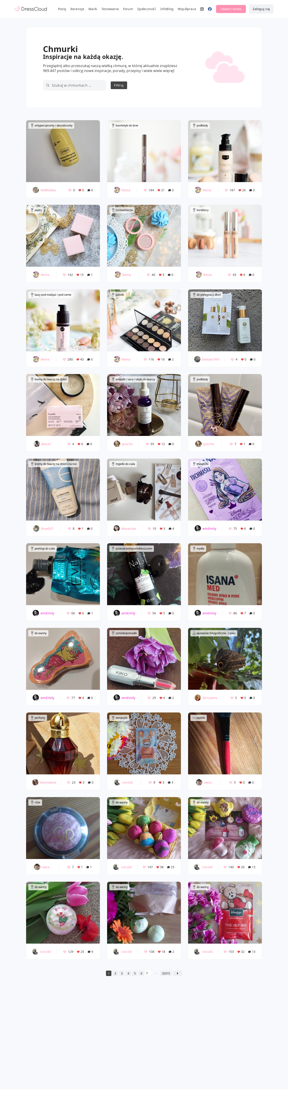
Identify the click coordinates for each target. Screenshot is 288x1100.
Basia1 (46, 444)
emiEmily (209, 528)
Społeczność (146, 9)
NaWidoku (48, 190)
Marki (92, 9)
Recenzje (77, 9)
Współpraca (187, 9)
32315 (166, 973)
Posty (62, 9)
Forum (128, 9)
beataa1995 (211, 359)
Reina (126, 190)
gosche (127, 444)
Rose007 (47, 528)
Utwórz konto (231, 9)
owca (208, 782)
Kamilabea (48, 782)
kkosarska (128, 528)
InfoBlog (167, 9)
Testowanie (110, 9)
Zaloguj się (261, 9)
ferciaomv (209, 698)
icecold (127, 782)
